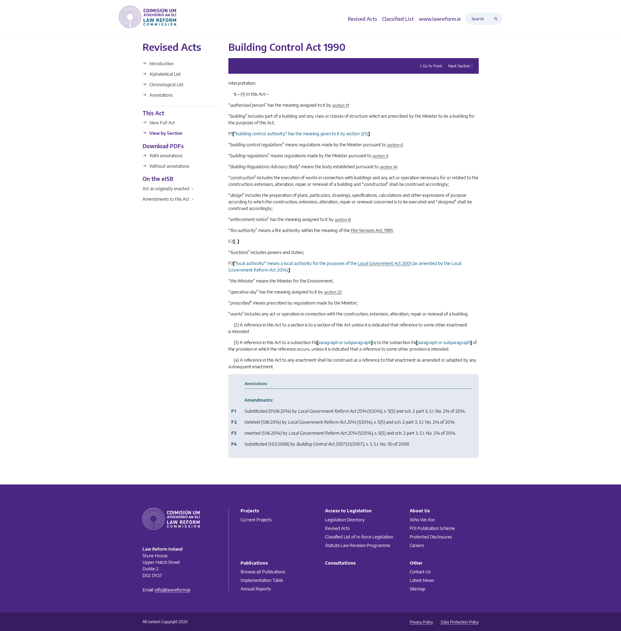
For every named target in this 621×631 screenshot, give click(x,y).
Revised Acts (337, 528)
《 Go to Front (430, 65)
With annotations (165, 155)
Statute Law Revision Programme (357, 545)
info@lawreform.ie (172, 589)
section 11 (340, 105)
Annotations (160, 95)
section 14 (388, 166)
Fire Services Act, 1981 (372, 230)
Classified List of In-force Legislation (359, 536)
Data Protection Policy (460, 622)
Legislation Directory (345, 519)
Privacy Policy (421, 622)
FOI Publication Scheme (432, 528)
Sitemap (417, 588)
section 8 (342, 219)
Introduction (160, 63)
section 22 (332, 292)
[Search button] (497, 19)
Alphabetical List (164, 74)
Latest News (422, 580)
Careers (417, 545)
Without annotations (168, 166)
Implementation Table (262, 580)
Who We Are (422, 519)
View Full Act (161, 122)
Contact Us (420, 571)
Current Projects (256, 519)
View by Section (165, 133)
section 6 (394, 144)
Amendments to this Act (168, 198)
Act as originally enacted (168, 188)
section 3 (379, 155)
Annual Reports (256, 588)
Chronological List (165, 84)
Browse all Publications (263, 571)
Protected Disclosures (431, 536)
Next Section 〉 (461, 65)
